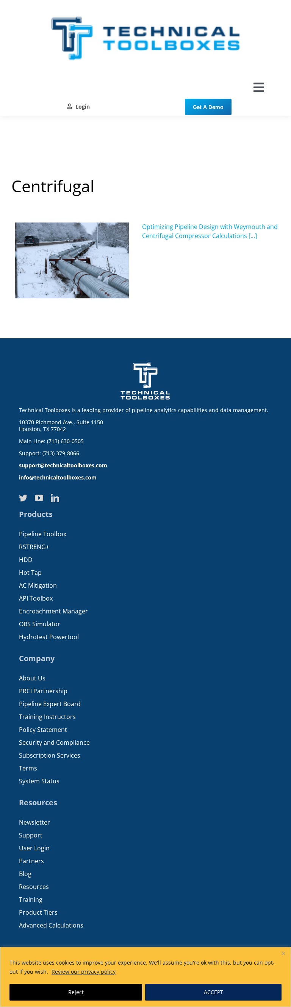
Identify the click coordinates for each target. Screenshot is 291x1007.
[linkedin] (55, 498)
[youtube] (39, 498)
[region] (145, 977)
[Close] (283, 953)
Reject (76, 992)
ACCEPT (213, 992)
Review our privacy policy (84, 971)
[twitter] (23, 498)
